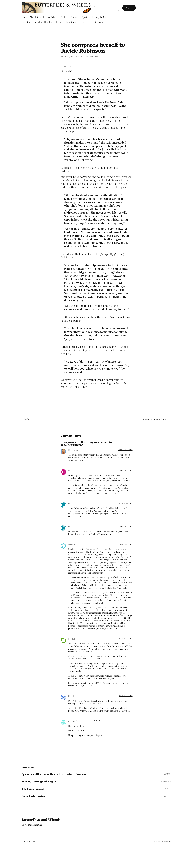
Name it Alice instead (34, 796)
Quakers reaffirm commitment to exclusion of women (54, 774)
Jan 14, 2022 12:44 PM (125, 450)
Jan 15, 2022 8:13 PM (95, 721)
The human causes (33, 788)
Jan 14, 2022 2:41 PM (125, 526)
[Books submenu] (67, 17)
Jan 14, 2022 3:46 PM (125, 696)
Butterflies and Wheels (41, 819)
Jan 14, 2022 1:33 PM (125, 470)
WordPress (167, 841)
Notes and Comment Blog (89, 56)
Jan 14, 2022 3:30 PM (125, 638)
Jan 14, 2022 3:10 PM (125, 544)
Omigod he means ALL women (155, 418)
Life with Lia (68, 71)
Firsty (26, 418)
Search (129, 8)
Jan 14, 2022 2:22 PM (125, 503)
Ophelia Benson (73, 56)
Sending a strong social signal (39, 781)
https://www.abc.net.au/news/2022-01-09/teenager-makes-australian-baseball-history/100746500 (98, 684)
